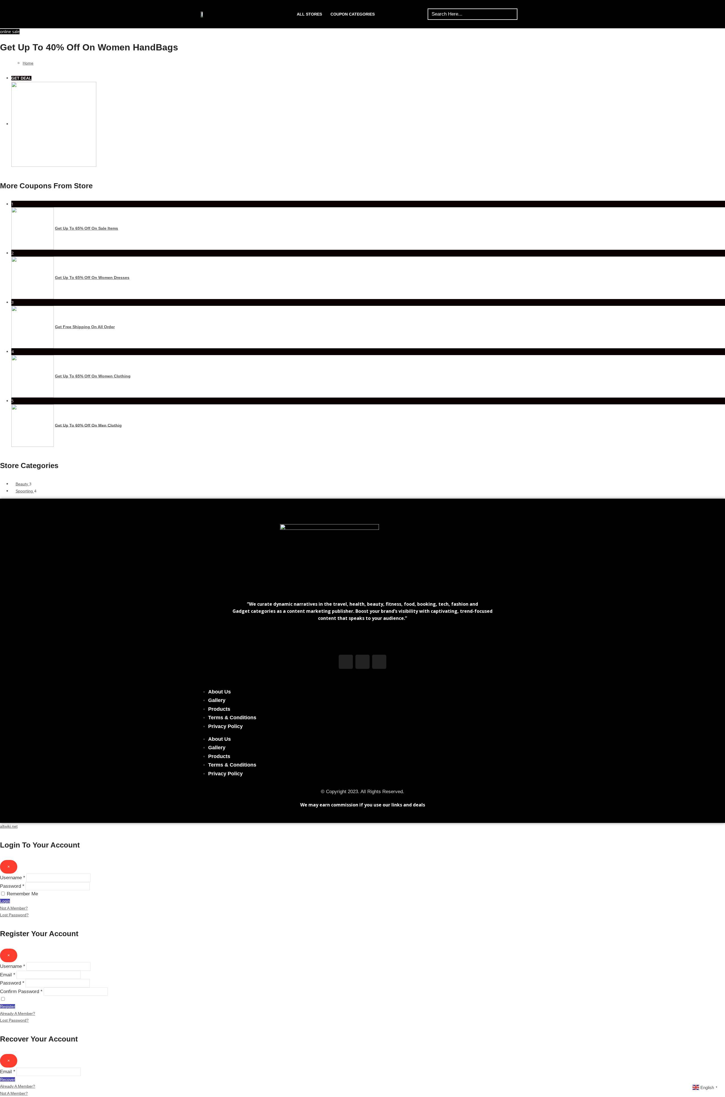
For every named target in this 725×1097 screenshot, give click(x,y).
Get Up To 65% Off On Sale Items (86, 228)
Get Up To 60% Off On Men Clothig (88, 425)
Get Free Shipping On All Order (85, 327)
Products (219, 709)
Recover (7, 1079)
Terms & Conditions (232, 717)
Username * (12, 877)
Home (28, 63)
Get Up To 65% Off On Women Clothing (93, 376)
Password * (12, 886)
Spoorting (25, 491)
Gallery (216, 700)
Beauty (22, 484)
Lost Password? (14, 915)
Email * (7, 975)
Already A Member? (17, 1013)
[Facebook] (346, 662)
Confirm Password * (21, 991)
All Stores (309, 14)
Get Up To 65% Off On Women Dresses (92, 277)
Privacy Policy (225, 726)
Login (5, 901)
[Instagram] (362, 662)
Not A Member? (14, 908)
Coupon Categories (352, 14)
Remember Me (22, 894)
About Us (219, 692)
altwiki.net (9, 826)
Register (7, 1006)
